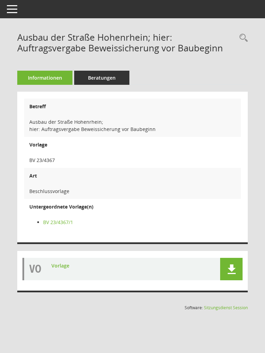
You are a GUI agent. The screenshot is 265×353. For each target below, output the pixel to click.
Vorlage (60, 265)
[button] (231, 269)
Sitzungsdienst (226, 308)
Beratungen (102, 77)
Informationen (45, 77)
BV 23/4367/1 (58, 222)
